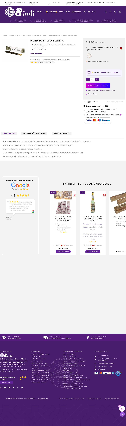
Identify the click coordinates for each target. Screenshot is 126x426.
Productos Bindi (14, 35)
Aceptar (92, 423)
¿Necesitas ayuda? (99, 336)
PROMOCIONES (64, 12)
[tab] (9, 133)
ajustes (80, 424)
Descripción (9, 133)
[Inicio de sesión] (110, 11)
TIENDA (39, 12)
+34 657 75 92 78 (12, 2)
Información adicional (34, 133)
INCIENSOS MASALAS (54, 35)
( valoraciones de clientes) (46, 62)
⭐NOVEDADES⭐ (51, 12)
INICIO (32, 12)
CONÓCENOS (76, 12)
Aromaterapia (26, 35)
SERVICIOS (86, 12)
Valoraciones (61, 133)
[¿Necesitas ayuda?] (87, 337)
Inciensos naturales (39, 35)
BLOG (94, 12)
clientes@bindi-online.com (35, 3)
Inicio (5, 35)
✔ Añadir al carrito (98, 85)
